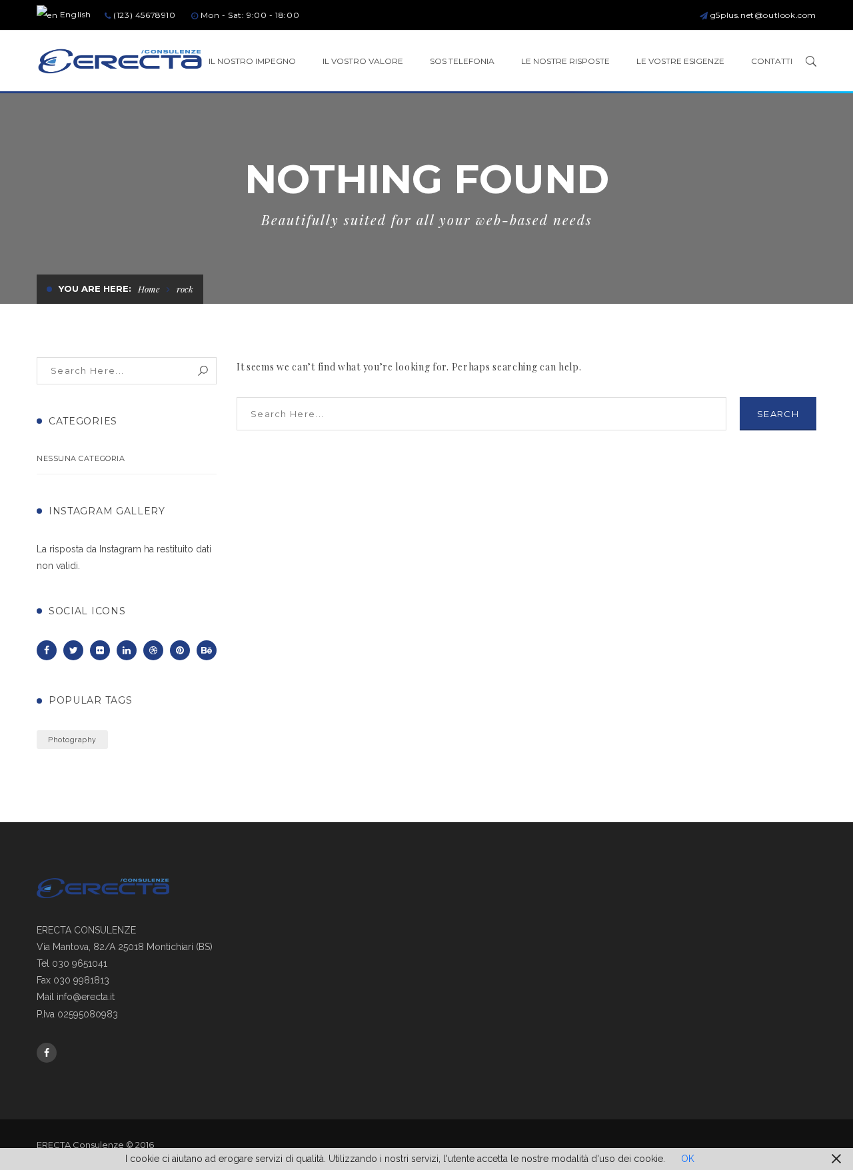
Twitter (73, 650)
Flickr (100, 650)
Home (149, 288)
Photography (72, 740)
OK (687, 1158)
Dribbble (153, 650)
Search (203, 370)
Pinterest (180, 650)
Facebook (47, 650)
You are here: (95, 288)
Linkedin (127, 650)
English (74, 14)
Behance (207, 650)
